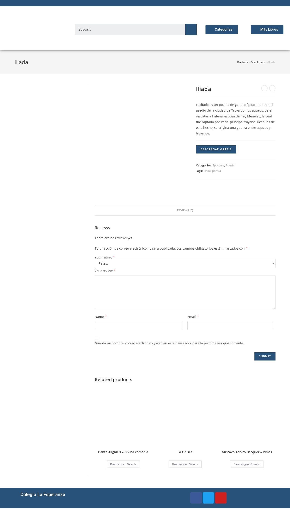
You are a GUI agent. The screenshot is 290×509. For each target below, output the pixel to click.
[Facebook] (196, 498)
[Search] (191, 29)
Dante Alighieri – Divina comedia (123, 452)
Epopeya (218, 165)
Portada (242, 62)
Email (193, 316)
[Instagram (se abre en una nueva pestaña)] (26, 4)
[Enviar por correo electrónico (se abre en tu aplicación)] (37, 4)
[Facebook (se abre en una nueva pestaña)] (21, 4)
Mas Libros (258, 62)
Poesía (230, 165)
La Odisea (185, 452)
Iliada (207, 171)
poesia (216, 171)
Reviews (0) (185, 210)
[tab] (185, 210)
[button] (221, 29)
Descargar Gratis (216, 149)
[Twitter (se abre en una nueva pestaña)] (16, 4)
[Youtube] (221, 498)
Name (101, 316)
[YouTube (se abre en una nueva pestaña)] (31, 4)
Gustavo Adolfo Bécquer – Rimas (247, 452)
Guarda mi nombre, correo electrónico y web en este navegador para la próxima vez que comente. (169, 343)
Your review (105, 271)
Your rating (105, 257)
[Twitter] (208, 498)
